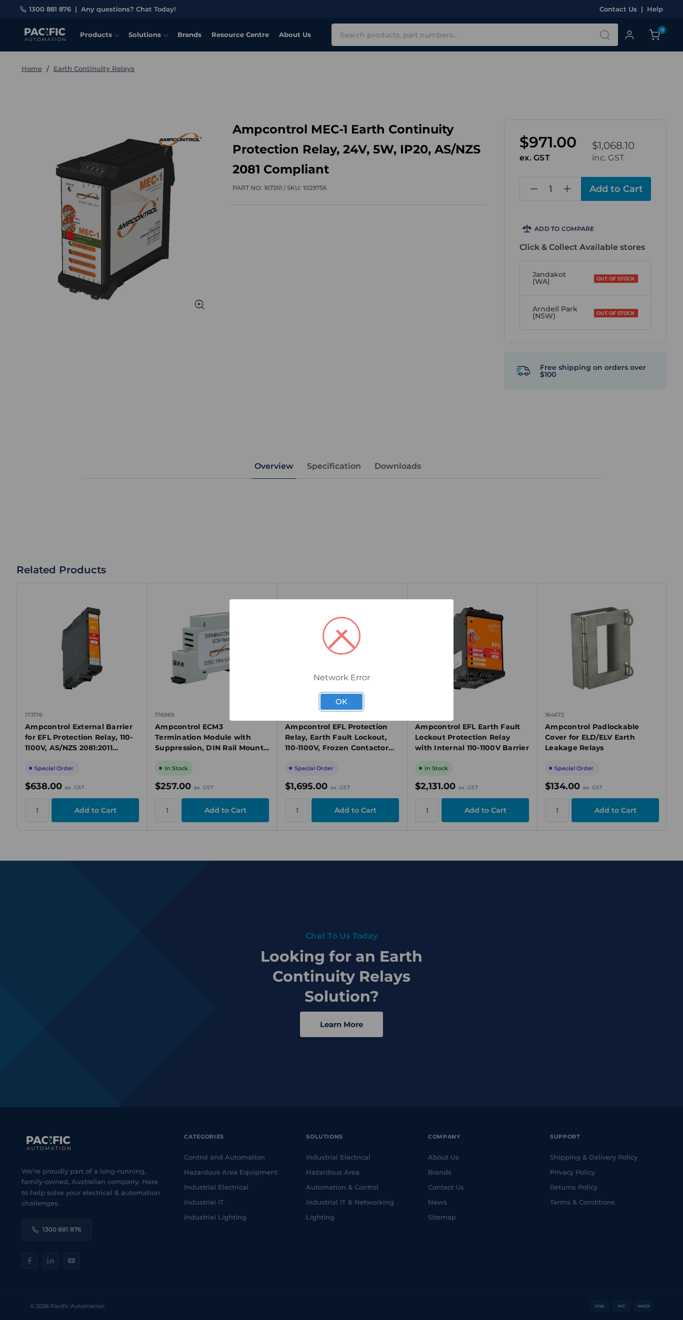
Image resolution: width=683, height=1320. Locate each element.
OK (342, 701)
